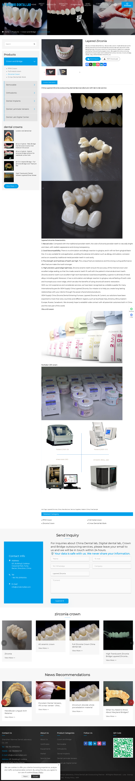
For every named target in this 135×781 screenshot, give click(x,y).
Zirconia (8, 654)
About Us (41, 4)
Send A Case (45, 758)
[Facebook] (86, 743)
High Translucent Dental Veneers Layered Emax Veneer (26, 174)
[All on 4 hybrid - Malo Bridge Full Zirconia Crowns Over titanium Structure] (9, 144)
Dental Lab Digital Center (17, 117)
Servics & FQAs (63, 4)
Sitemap (130, 775)
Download (76, 5)
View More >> (10, 658)
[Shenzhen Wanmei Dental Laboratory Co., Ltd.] (16, 4)
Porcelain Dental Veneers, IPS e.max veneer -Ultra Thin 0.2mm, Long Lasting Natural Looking (16, 704)
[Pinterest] (99, 743)
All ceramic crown (46, 644)
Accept (35, 776)
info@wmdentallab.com (21, 587)
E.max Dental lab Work (17, 77)
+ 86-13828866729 (15, 751)
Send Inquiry (87, 4)
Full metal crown (14, 71)
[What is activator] (118, 696)
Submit (59, 601)
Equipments (45, 749)
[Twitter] (90, 743)
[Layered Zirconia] (50, 72)
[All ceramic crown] (51, 630)
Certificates (44, 744)
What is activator (113, 714)
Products (51, 5)
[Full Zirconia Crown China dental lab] (84, 630)
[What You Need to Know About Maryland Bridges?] (84, 693)
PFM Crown (12, 68)
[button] (4, 643)
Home (33, 5)
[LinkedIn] (95, 743)
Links (124, 775)
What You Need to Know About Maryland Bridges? (83, 711)
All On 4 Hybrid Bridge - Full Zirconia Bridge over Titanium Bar (26, 164)
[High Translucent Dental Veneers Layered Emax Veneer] (9, 173)
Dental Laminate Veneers (17, 109)
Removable (11, 85)
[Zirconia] (17, 635)
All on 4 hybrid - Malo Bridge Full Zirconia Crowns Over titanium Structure (26, 146)
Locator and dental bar (24, 131)
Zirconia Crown (44, 32)
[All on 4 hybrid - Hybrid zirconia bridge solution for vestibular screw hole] (9, 151)
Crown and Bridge (28, 32)
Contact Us (100, 4)
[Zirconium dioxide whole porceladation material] (51, 691)
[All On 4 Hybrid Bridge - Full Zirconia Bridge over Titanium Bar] (9, 162)
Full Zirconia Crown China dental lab (83, 645)
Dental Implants (13, 101)
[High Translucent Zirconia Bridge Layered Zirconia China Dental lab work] (118, 635)
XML (62, 778)
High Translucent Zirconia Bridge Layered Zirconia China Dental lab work (117, 655)
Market (43, 754)
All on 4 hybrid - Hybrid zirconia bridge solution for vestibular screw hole (25, 153)
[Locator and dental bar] (9, 131)
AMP (77, 778)
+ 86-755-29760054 (19, 578)
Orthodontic (11, 93)
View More (10, 186)
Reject (25, 776)
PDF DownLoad (112, 59)
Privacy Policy (70, 778)
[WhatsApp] (104, 743)
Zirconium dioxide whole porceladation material (49, 706)
